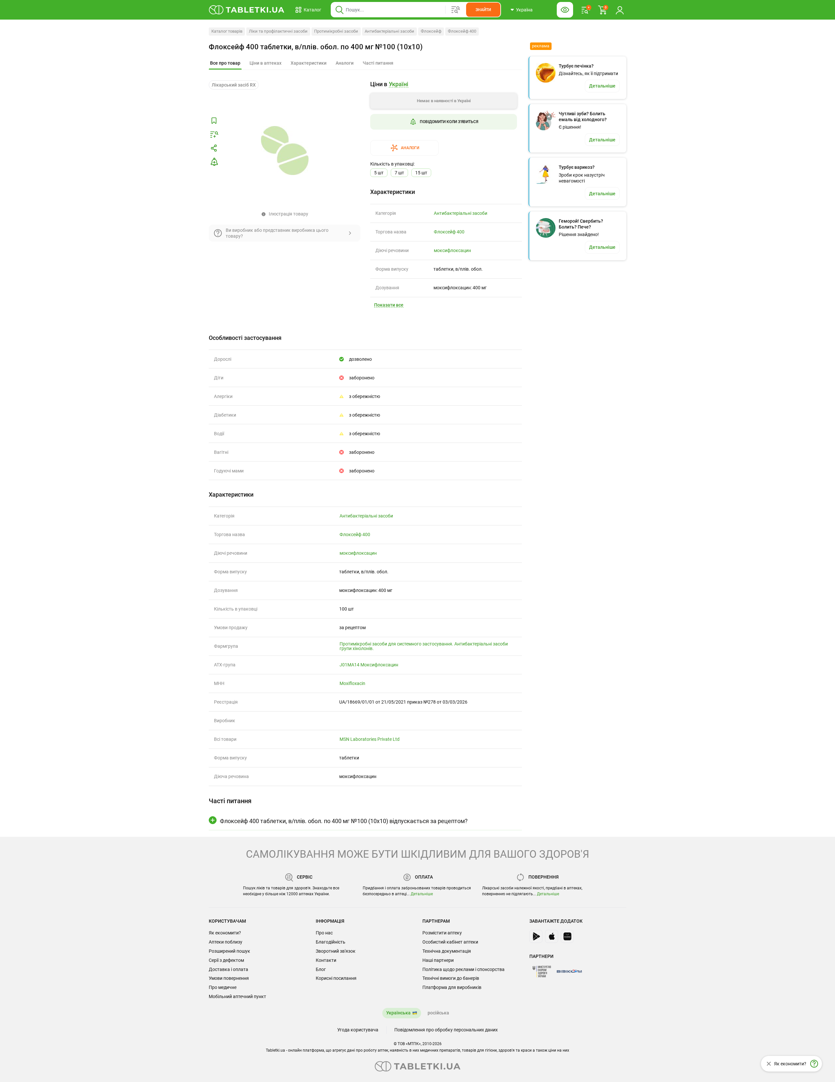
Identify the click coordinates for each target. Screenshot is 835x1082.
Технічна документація (446, 951)
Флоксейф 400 (462, 31)
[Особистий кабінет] (619, 9)
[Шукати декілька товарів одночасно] (455, 10)
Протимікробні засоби (336, 31)
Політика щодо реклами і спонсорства (463, 969)
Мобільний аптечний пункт (237, 996)
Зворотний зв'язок (336, 951)
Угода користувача (357, 1029)
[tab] (225, 63)
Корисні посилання (336, 978)
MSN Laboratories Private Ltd (370, 739)
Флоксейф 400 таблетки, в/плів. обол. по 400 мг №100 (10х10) (316, 47)
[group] (443, 118)
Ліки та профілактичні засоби (278, 31)
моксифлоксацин (452, 250)
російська (438, 1012)
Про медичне (222, 987)
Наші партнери (438, 960)
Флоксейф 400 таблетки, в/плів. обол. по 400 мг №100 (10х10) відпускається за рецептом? (344, 821)
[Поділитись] (214, 148)
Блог (321, 969)
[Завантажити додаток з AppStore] (551, 936)
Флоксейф (431, 31)
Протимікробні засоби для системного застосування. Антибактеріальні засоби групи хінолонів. (424, 646)
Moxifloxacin (352, 683)
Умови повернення (229, 978)
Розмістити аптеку (442, 932)
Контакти (326, 960)
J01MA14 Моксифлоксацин (369, 664)
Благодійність (330, 942)
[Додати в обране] (214, 121)
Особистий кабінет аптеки (450, 942)
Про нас (324, 932)
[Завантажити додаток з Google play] (535, 936)
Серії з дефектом (226, 960)
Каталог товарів (226, 31)
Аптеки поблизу (225, 942)
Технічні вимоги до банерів (450, 978)
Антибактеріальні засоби (389, 31)
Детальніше (422, 894)
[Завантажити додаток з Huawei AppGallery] (567, 936)
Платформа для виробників (451, 987)
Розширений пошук (229, 951)
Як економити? (225, 932)
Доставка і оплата (228, 969)
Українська (398, 1012)
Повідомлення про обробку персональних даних (446, 1029)
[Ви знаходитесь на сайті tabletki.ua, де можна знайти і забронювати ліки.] (247, 10)
